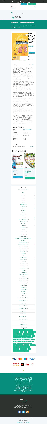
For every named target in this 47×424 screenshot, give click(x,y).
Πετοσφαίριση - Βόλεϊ (23, 257)
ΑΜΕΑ (23, 202)
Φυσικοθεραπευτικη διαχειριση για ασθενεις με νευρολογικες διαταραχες (29, 171)
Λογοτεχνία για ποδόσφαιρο (17, 339)
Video (23, 192)
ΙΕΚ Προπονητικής (23, 227)
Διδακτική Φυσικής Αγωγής (23, 219)
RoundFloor (28, 422)
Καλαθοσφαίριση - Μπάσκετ (23, 232)
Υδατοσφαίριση (23, 272)
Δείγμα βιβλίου (31, 64)
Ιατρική (23, 225)
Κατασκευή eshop (19, 422)
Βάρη (23, 208)
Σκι (23, 266)
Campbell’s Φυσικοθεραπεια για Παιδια (16, 171)
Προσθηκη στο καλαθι (33, 53)
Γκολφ (23, 215)
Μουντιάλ (28, 339)
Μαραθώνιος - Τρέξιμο (23, 246)
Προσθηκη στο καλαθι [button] (18, 177)
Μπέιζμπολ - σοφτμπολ (23, 249)
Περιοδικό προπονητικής (28, 343)
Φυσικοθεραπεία (17, 60)
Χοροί (23, 276)
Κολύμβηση (23, 240)
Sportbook (12, 418)
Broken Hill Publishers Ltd (27, 129)
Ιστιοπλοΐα (23, 229)
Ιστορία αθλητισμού (28, 335)
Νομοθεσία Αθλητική (23, 251)
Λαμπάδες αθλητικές (23, 316)
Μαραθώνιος (23, 339)
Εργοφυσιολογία (23, 223)
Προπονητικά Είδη (22, 305)
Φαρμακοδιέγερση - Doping (23, 278)
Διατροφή (23, 217)
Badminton (23, 200)
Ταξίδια (23, 270)
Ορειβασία (23, 253)
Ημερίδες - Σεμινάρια (23, 319)
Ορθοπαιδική (18, 343)
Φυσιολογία (23, 293)
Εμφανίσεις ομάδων (22, 308)
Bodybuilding (23, 210)
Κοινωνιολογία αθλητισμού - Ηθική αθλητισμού (23, 238)
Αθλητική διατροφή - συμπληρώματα (23, 297)
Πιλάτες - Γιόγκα (23, 259)
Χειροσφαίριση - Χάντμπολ (23, 274)
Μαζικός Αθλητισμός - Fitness (23, 244)
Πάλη (23, 255)
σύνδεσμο (32, 146)
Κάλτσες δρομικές (23, 311)
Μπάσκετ (32, 339)
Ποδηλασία (23, 261)
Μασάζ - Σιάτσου (23, 287)
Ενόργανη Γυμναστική (23, 221)
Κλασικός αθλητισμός (21, 337)
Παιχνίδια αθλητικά (23, 321)
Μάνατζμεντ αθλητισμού (23, 242)
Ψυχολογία (23, 295)
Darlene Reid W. (31, 45)
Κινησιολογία (23, 234)
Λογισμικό (23, 303)
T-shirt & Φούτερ (23, 327)
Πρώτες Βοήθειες (24, 289)
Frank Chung (30, 46)
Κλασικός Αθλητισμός (23, 236)
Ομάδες (14, 343)
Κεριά (33, 335)
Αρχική (12, 22)
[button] (26, 35)
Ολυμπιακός (32, 341)
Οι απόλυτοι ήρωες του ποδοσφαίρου (24, 341)
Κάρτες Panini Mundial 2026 (23, 189)
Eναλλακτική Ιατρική (23, 285)
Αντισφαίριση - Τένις (23, 204)
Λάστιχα (31, 337)
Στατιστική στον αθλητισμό (23, 268)
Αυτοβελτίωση (23, 206)
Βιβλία (17, 22)
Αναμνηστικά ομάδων (22, 300)
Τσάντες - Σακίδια (23, 324)
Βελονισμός (24, 283)
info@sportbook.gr (29, 407)
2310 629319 (18, 17)
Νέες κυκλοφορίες (16, 341)
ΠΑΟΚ (22, 343)
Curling (23, 212)
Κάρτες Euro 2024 (23, 313)
